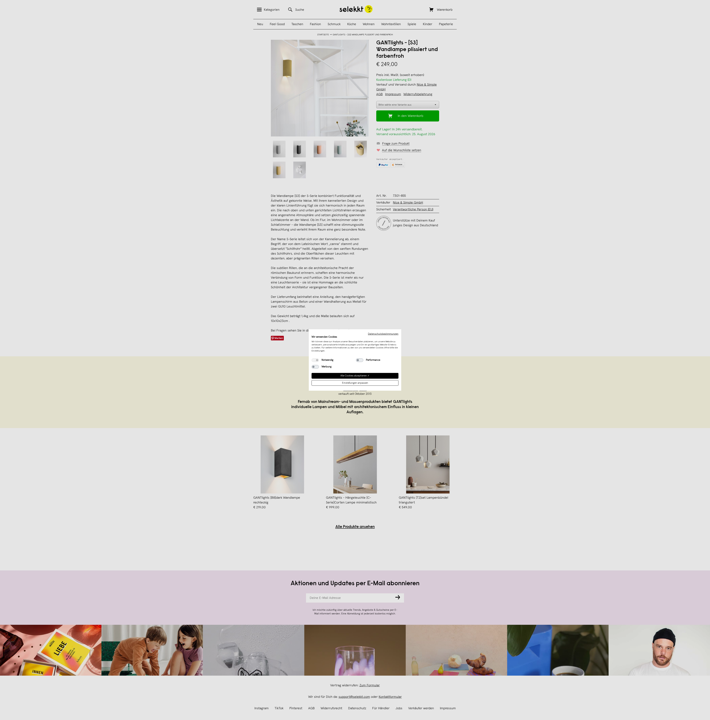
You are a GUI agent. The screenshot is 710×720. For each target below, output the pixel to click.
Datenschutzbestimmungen (383, 334)
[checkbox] (315, 360)
